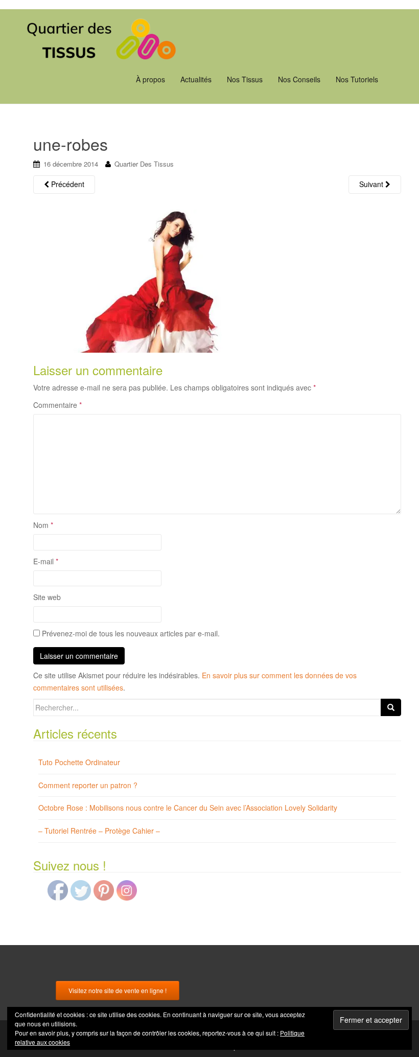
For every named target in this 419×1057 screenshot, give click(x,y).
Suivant (372, 184)
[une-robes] (173, 279)
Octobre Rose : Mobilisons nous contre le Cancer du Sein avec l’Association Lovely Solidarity (187, 807)
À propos (150, 79)
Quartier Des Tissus (144, 164)
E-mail (45, 561)
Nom (43, 525)
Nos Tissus (245, 79)
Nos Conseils (299, 79)
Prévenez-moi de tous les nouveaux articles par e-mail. (131, 633)
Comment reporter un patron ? (87, 785)
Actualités (196, 79)
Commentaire (57, 405)
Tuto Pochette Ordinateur (79, 762)
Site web (47, 597)
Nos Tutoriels (357, 79)
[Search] (391, 707)
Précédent (66, 184)
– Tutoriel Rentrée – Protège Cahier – (99, 830)
